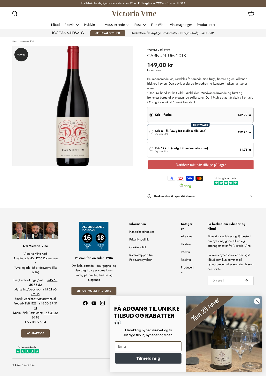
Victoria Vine (27, 365)
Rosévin (186, 259)
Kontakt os (35, 333)
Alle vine (186, 236)
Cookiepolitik (138, 247)
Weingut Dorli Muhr (158, 50)
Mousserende (115, 25)
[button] (251, 13)
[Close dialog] (257, 301)
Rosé (138, 25)
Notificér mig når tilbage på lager (201, 164)
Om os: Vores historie (94, 291)
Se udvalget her (107, 33)
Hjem (14, 41)
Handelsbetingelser (141, 231)
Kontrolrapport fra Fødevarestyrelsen (141, 257)
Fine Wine (158, 25)
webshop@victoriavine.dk (40, 298)
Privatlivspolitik (139, 239)
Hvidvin (89, 25)
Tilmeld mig (148, 358)
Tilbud (55, 25)
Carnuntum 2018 (27, 41)
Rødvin (69, 25)
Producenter (206, 25)
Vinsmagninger (181, 25)
